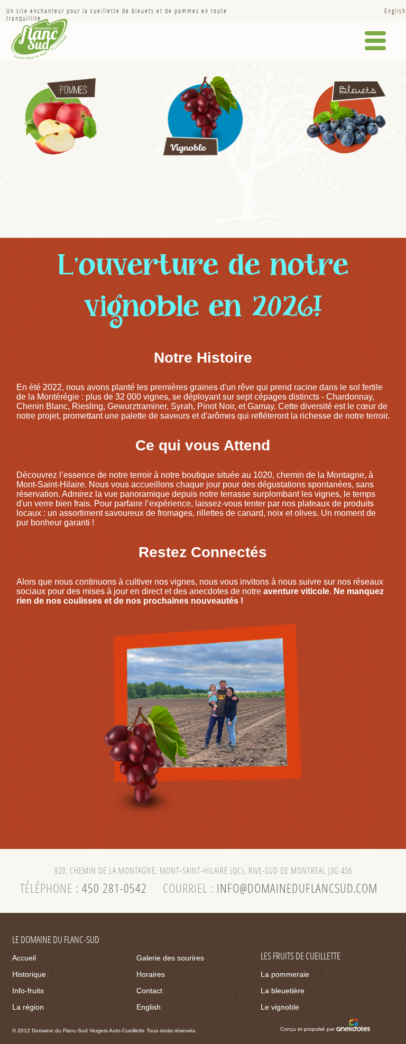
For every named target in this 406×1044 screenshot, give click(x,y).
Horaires (150, 974)
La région (28, 1007)
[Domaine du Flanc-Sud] (40, 38)
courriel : (270, 888)
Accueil (24, 958)
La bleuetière (282, 990)
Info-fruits (28, 990)
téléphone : (83, 888)
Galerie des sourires (170, 958)
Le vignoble (280, 1007)
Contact (149, 990)
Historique (29, 974)
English (395, 11)
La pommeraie (285, 974)
